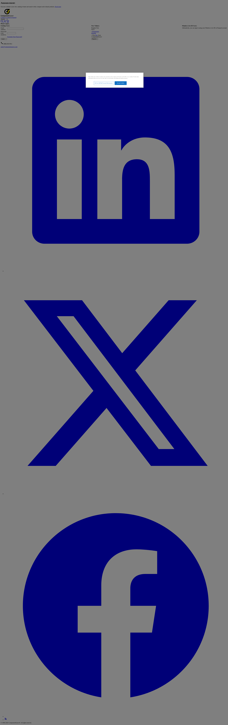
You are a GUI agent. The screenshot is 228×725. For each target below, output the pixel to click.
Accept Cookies (120, 83)
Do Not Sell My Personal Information (104, 83)
